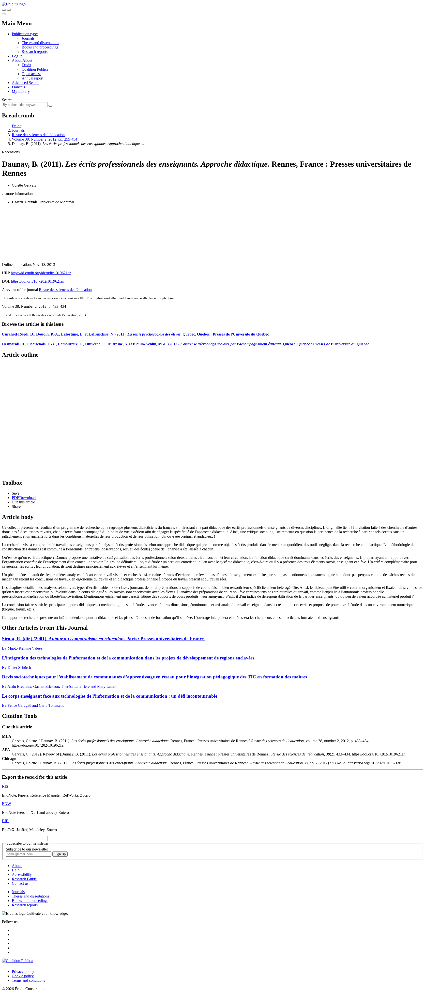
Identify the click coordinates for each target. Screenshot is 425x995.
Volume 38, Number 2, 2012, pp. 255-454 (44, 139)
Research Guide (24, 879)
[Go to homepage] (14, 4)
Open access (31, 74)
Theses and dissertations (40, 43)
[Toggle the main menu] (4, 14)
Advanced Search (25, 82)
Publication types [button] (25, 34)
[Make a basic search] (4, 10)
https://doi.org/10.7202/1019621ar (37, 281)
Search (7, 100)
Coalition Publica (35, 69)
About (27, 60)
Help (15, 870)
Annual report (32, 78)
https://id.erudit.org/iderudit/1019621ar (41, 273)
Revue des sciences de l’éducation (38, 135)
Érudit (26, 65)
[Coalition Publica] (17, 961)
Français (18, 87)
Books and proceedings (40, 47)
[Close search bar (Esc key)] (9, 10)
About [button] (17, 60)
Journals (28, 38)
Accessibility (22, 874)
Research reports (34, 51)
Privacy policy (23, 971)
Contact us (20, 883)
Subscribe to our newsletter (27, 849)
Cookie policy (23, 976)
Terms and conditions (28, 980)
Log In (17, 56)
